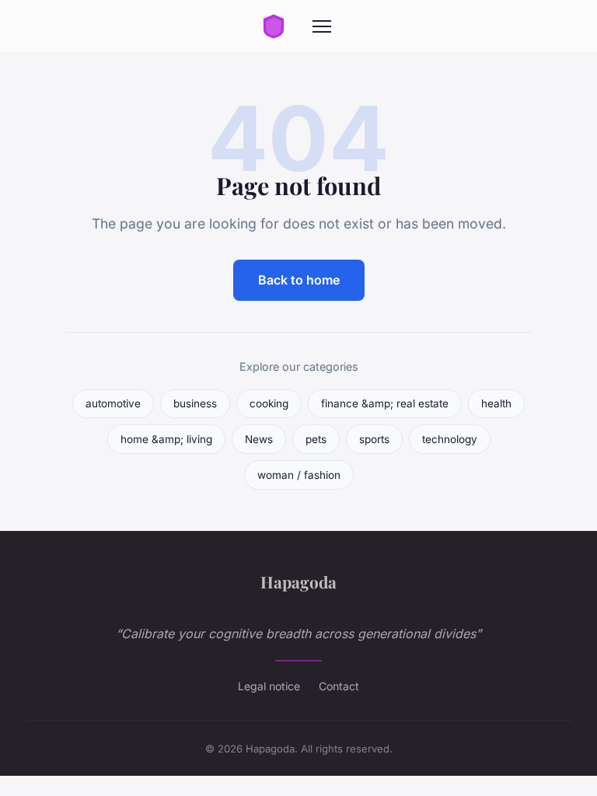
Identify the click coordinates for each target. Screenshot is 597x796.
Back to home (299, 280)
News (259, 439)
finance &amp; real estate (385, 403)
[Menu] (321, 26)
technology (449, 439)
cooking (269, 403)
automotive (113, 403)
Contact (339, 686)
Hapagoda (298, 581)
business (195, 403)
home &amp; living (166, 439)
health (496, 403)
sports (374, 439)
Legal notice (269, 686)
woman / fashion (298, 475)
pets (315, 439)
